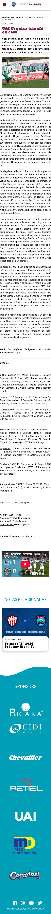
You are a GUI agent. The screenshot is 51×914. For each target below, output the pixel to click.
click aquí (15, 352)
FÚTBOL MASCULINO (23, 17)
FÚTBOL (11, 17)
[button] (45, 626)
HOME (4, 17)
